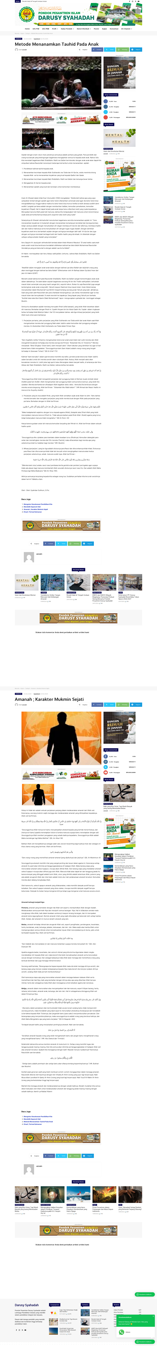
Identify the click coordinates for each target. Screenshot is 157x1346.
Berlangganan (131, 117)
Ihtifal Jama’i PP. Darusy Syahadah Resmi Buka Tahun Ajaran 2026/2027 (44, 1)
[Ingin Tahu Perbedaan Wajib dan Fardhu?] (53, 1312)
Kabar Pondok (108, 222)
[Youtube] (138, 1)
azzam (24, 50)
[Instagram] (132, 1)
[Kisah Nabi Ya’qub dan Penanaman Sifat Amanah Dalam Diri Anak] (53, 1331)
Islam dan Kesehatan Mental (113, 151)
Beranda (17, 33)
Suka (134, 101)
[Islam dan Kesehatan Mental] (119, 138)
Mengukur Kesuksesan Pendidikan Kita (38, 504)
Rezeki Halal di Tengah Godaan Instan (123, 208)
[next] (97, 1)
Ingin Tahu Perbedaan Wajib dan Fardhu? (69, 1310)
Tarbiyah (27, 33)
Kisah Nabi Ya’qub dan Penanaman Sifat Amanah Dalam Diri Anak (68, 1330)
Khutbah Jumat (108, 148)
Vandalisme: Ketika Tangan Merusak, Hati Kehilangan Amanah (124, 199)
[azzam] (17, 49)
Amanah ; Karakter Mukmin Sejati (36, 509)
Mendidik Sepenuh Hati (32, 507)
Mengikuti (132, 106)
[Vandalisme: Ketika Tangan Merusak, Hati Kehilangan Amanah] (108, 200)
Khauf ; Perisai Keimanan (33, 512)
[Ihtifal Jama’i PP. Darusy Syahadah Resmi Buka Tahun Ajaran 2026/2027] (130, 582)
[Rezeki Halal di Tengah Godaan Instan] (108, 210)
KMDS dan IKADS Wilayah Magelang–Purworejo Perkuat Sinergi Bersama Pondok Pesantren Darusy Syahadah (124, 221)
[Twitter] (135, 1)
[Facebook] (129, 1)
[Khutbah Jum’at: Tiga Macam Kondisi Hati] (53, 1321)
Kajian (22, 33)
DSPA (120, 592)
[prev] (94, 1)
